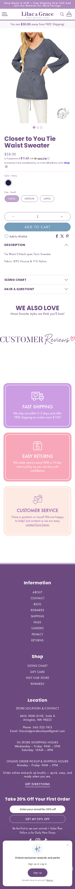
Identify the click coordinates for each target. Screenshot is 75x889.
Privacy (37, 634)
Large (47, 198)
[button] (5, 14)
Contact (37, 598)
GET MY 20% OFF (37, 819)
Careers (37, 628)
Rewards (37, 610)
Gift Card (37, 672)
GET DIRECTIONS (37, 784)
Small (11, 198)
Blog (37, 604)
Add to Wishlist (18, 236)
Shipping (37, 616)
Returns (37, 640)
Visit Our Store (37, 678)
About (37, 592)
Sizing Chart (37, 666)
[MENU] (5, 14)
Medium (29, 198)
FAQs (37, 622)
